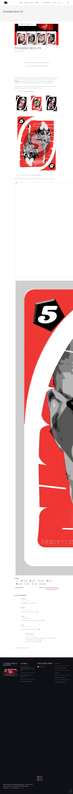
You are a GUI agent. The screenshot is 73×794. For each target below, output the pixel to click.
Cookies (57, 672)
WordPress (21, 788)
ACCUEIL (21, 2)
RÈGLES (36, 2)
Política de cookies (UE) (60, 682)
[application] (10, 672)
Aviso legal (57, 663)
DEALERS (26, 2)
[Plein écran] (16, 675)
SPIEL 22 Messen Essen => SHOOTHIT (26, 675)
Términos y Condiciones (60, 668)
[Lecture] (5, 675)
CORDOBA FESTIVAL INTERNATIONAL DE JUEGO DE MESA (27, 668)
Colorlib (10, 788)
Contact (54, 2)
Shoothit (17, 81)
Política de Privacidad (60, 677)
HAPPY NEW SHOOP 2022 (26, 681)
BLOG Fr (31, 2)
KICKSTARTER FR (19, 587)
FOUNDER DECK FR (28, 48)
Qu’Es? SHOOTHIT (46, 2)
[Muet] (15, 675)
